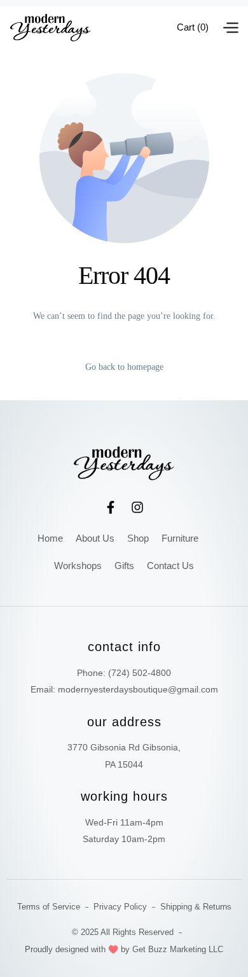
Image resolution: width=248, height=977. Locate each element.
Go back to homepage (124, 367)
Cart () (193, 27)
